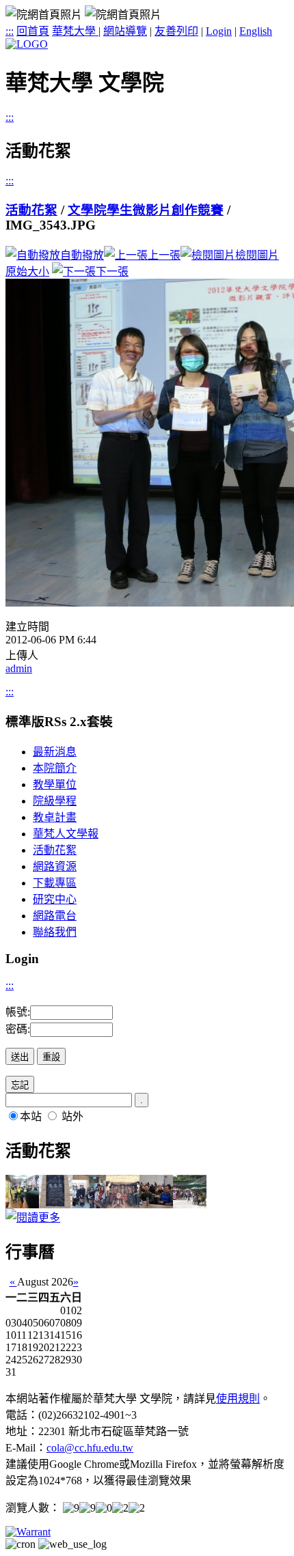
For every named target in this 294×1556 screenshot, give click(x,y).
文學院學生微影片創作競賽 (146, 210)
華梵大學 (75, 31)
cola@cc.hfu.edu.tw (89, 1448)
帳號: (17, 1012)
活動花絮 (31, 210)
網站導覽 (125, 31)
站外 (72, 1116)
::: (9, 31)
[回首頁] (26, 44)
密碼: (17, 1029)
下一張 (112, 271)
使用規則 (238, 1398)
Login (219, 31)
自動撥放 (82, 255)
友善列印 (176, 31)
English (255, 31)
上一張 (164, 255)
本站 (31, 1116)
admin (18, 668)
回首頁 (32, 31)
